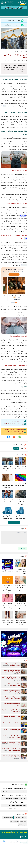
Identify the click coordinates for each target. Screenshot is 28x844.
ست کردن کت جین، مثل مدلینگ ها (7, 501)
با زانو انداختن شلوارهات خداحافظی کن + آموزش (7, 485)
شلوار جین (16, 448)
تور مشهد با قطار (14, 821)
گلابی (25, 238)
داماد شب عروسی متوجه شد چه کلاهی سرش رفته (20, 622)
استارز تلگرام (23, 821)
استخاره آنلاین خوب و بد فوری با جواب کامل (14, 429)
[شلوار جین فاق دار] (14, 159)
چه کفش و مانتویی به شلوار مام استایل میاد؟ (20, 468)
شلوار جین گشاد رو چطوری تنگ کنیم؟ (20, 517)
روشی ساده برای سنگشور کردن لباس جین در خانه (20, 502)
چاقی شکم (23, 215)
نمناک (4, 106)
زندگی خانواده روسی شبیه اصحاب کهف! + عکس (20, 606)
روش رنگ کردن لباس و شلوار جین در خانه (20, 484)
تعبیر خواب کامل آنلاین (20, 817)
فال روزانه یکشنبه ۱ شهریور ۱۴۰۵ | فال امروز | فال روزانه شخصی (7, 588)
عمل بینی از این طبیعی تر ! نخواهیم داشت (14, 421)
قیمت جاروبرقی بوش (8, 817)
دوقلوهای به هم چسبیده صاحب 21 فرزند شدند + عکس (8, 606)
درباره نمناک (15, 832)
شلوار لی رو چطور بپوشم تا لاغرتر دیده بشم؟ (8, 469)
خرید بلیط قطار (22, 825)
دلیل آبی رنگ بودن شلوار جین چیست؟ (8, 517)
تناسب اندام (24, 265)
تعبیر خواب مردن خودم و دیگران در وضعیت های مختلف (14, 792)
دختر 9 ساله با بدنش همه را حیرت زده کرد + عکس (13, 423)
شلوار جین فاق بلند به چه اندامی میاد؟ (15, 56)
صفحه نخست (23, 832)
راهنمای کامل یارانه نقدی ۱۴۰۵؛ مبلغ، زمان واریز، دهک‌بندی (13, 432)
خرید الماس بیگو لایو (7, 571)
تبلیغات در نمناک (6, 832)
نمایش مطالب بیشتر (14, 522)
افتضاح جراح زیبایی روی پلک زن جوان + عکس (20, 588)
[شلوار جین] (14, 325)
